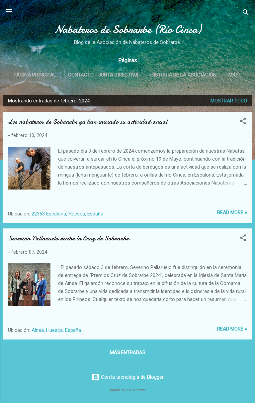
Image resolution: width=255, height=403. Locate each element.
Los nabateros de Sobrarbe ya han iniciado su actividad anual (87, 121)
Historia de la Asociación (183, 75)
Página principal (35, 75)
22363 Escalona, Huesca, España (67, 214)
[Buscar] (246, 13)
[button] (243, 122)
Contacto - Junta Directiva (103, 75)
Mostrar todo (229, 101)
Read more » (232, 212)
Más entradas (127, 352)
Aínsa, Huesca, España (56, 330)
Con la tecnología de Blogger (132, 377)
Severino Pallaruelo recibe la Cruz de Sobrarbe (68, 238)
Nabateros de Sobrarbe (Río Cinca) (127, 29)
